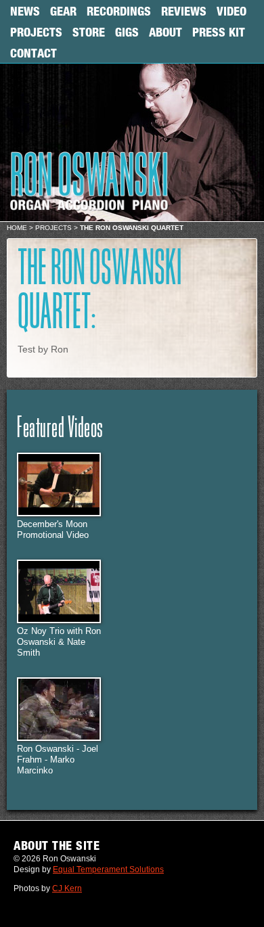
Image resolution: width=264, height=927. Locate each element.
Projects (36, 31)
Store (88, 31)
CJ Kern (67, 888)
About (165, 31)
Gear (63, 10)
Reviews (183, 10)
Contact (33, 52)
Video (231, 10)
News (25, 10)
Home (17, 227)
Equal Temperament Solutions (108, 869)
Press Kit (218, 31)
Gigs (127, 31)
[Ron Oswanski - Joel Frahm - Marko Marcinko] (59, 738)
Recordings (119, 10)
